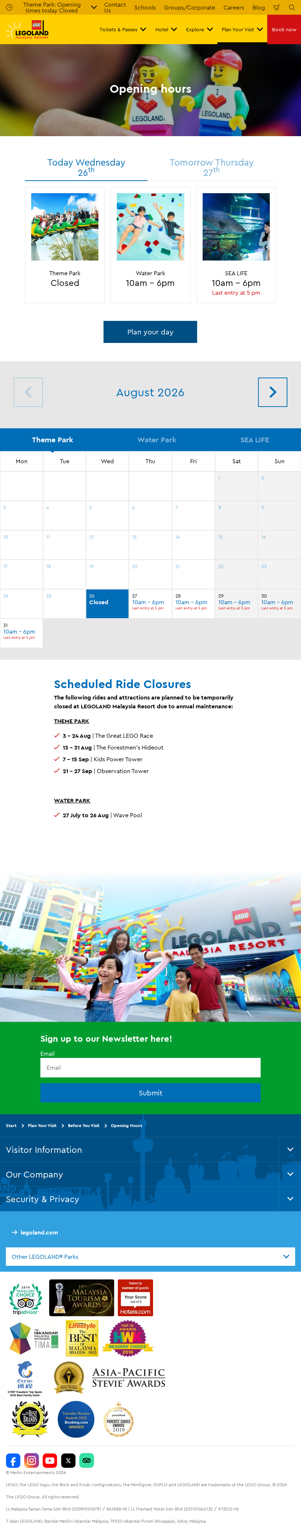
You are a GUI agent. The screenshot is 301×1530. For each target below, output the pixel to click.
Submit (151, 1092)
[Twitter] (68, 1460)
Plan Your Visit (42, 1125)
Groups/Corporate (189, 7)
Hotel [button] (161, 29)
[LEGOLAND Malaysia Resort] (13, 1460)
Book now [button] (284, 29)
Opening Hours (126, 1125)
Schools (145, 7)
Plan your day (150, 331)
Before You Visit (83, 1125)
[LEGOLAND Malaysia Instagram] (31, 1460)
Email (47, 1053)
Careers (234, 7)
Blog (259, 7)
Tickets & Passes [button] (118, 29)
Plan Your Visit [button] (238, 29)
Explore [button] (195, 29)
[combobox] (150, 1256)
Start (11, 1125)
